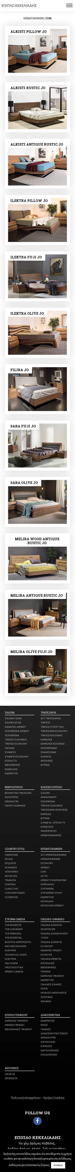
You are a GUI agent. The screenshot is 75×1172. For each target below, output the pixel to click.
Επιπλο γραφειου (16, 1015)
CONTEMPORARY (15, 892)
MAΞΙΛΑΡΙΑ (11, 963)
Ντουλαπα (47, 901)
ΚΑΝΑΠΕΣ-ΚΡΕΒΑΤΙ (15, 726)
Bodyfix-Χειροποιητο (18, 942)
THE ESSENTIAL (13, 937)
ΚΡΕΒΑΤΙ (45, 867)
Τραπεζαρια (48, 712)
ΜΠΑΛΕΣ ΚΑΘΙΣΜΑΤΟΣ (54, 992)
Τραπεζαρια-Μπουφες (54, 809)
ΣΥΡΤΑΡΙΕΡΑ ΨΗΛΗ (51, 892)
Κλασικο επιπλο (51, 787)
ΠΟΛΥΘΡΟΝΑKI (49, 748)
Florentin (11, 897)
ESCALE (9, 859)
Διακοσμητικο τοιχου (54, 1033)
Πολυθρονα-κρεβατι (17, 731)
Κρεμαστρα (12, 801)
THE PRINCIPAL (13, 933)
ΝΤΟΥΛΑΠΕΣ (48, 963)
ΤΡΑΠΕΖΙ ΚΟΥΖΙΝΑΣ (51, 735)
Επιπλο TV (11, 760)
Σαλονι (10, 712)
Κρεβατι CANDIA (14, 971)
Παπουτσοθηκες (15, 805)
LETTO (44, 876)
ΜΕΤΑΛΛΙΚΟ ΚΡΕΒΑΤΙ (52, 905)
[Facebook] (37, 1121)
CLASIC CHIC (11, 888)
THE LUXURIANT (14, 929)
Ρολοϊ (44, 1025)
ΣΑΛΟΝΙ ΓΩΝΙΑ (13, 718)
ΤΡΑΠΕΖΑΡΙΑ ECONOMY (54, 731)
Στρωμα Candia (15, 919)
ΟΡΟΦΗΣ (10, 1074)
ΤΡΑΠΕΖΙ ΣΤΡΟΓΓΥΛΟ (52, 726)
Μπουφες (47, 760)
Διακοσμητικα (50, 1015)
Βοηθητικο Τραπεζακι (18, 793)
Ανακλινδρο (48, 797)
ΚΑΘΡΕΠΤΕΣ (11, 773)
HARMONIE (11, 854)
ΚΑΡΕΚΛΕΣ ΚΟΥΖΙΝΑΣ (53, 743)
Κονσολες (11, 769)
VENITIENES (11, 871)
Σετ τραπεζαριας (51, 718)
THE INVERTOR (13, 925)
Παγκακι (10, 748)
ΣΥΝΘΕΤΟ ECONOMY (17, 756)
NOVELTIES (11, 876)
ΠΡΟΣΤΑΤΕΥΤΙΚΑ (14, 967)
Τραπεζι (45, 722)
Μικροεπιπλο (14, 787)
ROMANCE (11, 867)
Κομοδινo (47, 884)
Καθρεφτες (48, 1020)
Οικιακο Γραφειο (14, 1025)
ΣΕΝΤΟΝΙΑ (46, 997)
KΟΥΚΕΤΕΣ (46, 954)
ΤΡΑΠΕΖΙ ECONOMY (16, 743)
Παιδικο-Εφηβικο (52, 919)
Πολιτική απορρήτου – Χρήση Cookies (37, 1098)
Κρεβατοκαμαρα (51, 849)
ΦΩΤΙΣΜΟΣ (12, 1068)
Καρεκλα (46, 814)
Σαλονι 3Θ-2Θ (13, 722)
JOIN (43, 871)
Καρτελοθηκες (50, 1050)
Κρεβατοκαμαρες (51, 835)
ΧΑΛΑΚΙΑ (46, 1001)
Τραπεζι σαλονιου (16, 739)
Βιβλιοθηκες (12, 764)
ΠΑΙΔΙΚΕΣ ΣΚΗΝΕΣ (51, 984)
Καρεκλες (46, 739)
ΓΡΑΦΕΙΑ (45, 971)
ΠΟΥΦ (44, 988)
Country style (15, 849)
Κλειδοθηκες (49, 1054)
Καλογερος (11, 797)
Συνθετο (10, 752)
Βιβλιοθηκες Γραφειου (18, 1029)
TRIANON (10, 880)
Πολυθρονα (12, 735)
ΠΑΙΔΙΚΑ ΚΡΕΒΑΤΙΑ (51, 958)
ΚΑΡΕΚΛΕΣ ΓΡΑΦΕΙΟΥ (52, 975)
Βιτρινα (45, 764)
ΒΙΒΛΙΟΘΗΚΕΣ (48, 967)
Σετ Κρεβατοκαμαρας (54, 854)
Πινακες (46, 1029)
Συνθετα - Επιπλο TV (53, 822)
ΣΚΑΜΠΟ (46, 756)
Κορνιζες (46, 1046)
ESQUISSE (10, 863)
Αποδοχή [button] (58, 1165)
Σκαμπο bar (48, 752)
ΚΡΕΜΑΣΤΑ (11, 1078)
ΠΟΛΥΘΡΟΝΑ (48, 801)
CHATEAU (10, 884)
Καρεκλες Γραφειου (16, 1020)
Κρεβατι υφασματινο (53, 880)
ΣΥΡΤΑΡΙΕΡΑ (47, 888)
